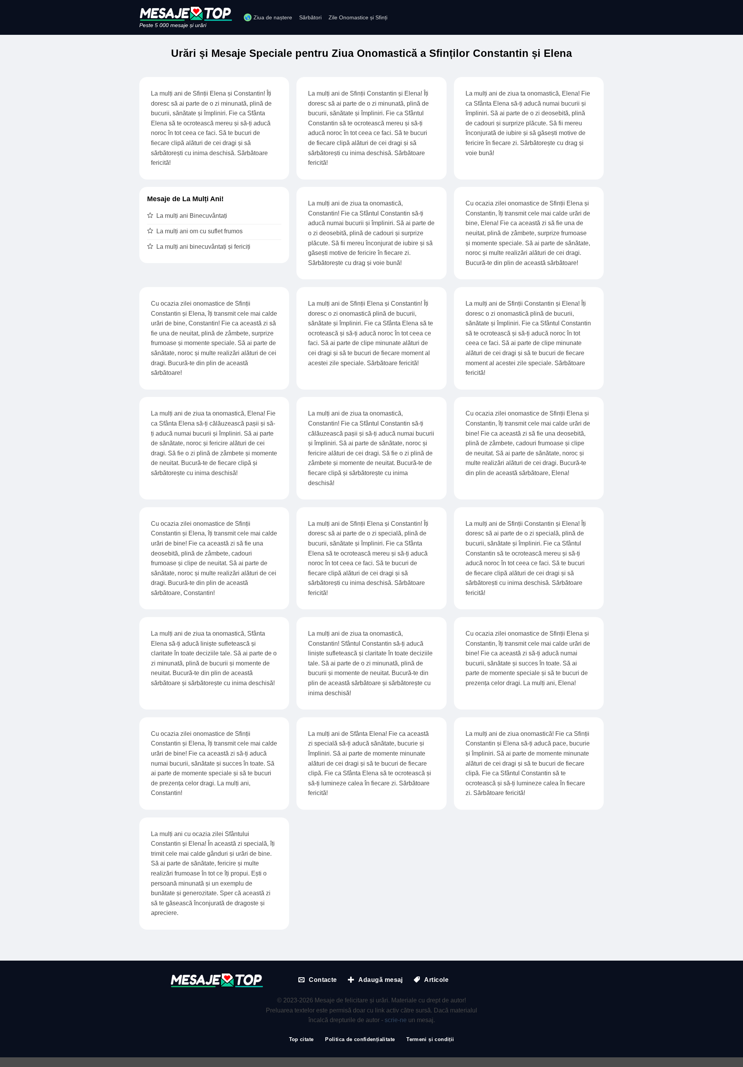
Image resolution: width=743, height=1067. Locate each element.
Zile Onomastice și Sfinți (358, 17)
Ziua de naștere (272, 17)
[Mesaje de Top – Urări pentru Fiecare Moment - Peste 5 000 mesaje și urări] (185, 13)
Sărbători (310, 17)
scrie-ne (396, 1020)
